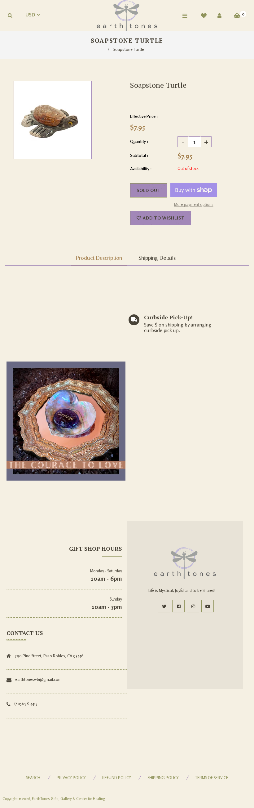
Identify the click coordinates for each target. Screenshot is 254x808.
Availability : (141, 168)
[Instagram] (193, 606)
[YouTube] (207, 606)
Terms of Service (211, 777)
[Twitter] (164, 606)
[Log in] (219, 15)
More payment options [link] (193, 204)
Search (33, 777)
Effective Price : (144, 116)
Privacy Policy (71, 777)
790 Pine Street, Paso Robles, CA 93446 (49, 655)
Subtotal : (139, 155)
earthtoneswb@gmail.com (38, 679)
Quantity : (139, 141)
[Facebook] (178, 606)
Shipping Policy (163, 777)
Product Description (99, 257)
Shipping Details (157, 257)
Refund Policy (116, 777)
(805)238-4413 (25, 703)
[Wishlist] (204, 15)
